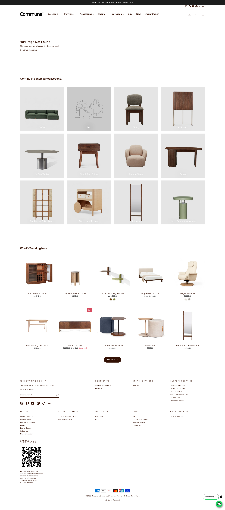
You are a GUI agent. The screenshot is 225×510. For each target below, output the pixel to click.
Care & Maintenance (140, 419)
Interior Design (152, 13)
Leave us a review (176, 400)
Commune (99, 416)
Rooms (102, 13)
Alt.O (97, 419)
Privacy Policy (175, 397)
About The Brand (26, 416)
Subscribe (24, 431)
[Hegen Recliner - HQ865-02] (186, 299)
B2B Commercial (176, 416)
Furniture (69, 13)
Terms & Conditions (177, 385)
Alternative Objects (27, 422)
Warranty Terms (176, 391)
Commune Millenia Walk (67, 416)
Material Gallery (139, 422)
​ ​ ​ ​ (133, 428)
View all (112, 360)
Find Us (136, 385)
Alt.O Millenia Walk (65, 419)
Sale (130, 13)
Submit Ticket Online (103, 385)
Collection (117, 13)
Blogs (22, 425)
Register (23, 471)
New (138, 13)
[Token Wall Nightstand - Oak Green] (114, 299)
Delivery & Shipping (177, 388)
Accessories (86, 13)
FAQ (134, 416)
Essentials (53, 13)
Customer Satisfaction (179, 394)
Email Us (98, 388)
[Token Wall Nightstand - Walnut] (111, 299)
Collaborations (26, 419)
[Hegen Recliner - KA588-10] (189, 299)
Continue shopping (28, 50)
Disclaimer (137, 425)
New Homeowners (27, 434)
